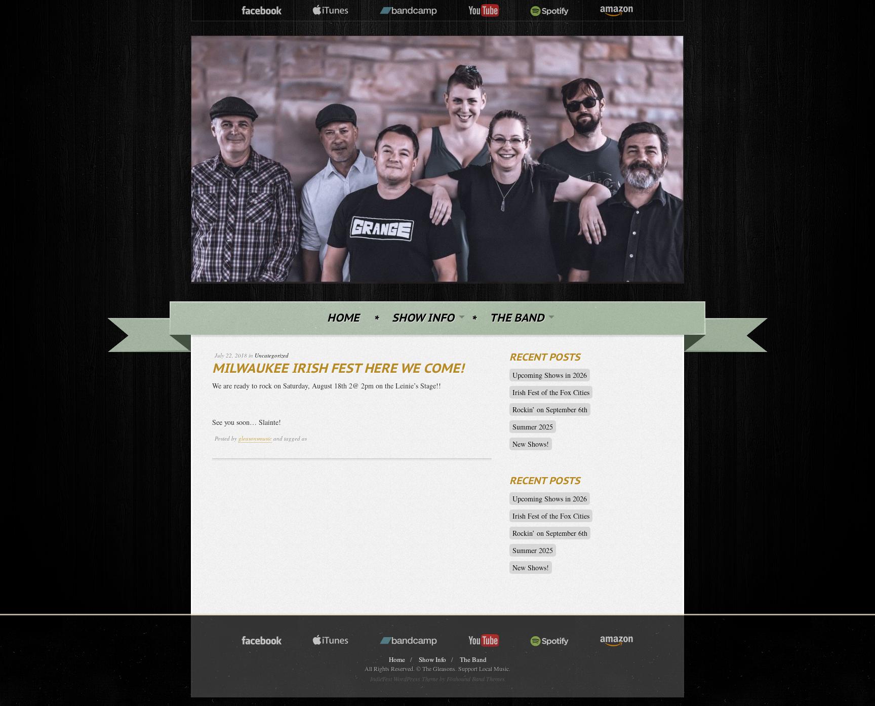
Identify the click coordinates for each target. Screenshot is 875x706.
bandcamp (408, 11)
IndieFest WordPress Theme (404, 679)
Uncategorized (272, 355)
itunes (330, 11)
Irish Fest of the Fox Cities (550, 392)
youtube (484, 11)
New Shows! (530, 444)
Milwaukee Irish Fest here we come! (338, 369)
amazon (617, 11)
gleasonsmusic (255, 438)
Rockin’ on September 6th (549, 409)
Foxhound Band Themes (476, 679)
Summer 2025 (532, 427)
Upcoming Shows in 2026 (549, 375)
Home (343, 318)
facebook (262, 11)
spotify (549, 11)
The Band (517, 318)
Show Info (423, 318)
